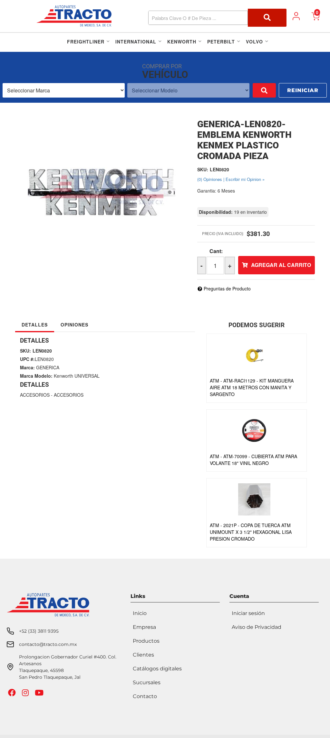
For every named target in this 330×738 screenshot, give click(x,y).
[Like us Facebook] (12, 694)
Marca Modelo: (36, 376)
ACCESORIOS (35, 395)
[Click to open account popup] (296, 16)
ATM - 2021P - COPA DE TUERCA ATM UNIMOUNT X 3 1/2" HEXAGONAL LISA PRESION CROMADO (251, 532)
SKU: (202, 169)
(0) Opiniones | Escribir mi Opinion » (231, 179)
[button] (217, 18)
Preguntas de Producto (227, 288)
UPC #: (27, 359)
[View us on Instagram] (26, 694)
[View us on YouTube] (40, 694)
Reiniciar (302, 90)
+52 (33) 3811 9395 (39, 631)
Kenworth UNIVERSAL (77, 376)
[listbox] (64, 90)
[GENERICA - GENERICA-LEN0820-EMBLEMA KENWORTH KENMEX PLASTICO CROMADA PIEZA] (101, 183)
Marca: (27, 367)
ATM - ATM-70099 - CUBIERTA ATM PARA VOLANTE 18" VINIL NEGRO (253, 459)
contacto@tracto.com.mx (48, 644)
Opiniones (74, 324)
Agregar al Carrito (281, 265)
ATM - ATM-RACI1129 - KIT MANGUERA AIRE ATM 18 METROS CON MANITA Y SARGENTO (252, 387)
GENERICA (47, 367)
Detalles (35, 324)
